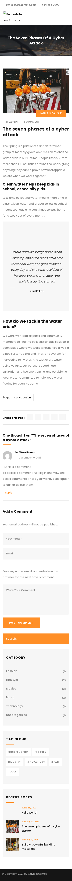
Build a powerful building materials (38, 847)
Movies (11, 689)
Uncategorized (16, 715)
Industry (14, 761)
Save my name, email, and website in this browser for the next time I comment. (30, 574)
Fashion (11, 671)
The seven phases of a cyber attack (41, 829)
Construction (22, 397)
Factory (40, 751)
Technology (14, 706)
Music (10, 697)
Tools (12, 771)
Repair (55, 761)
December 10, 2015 (30, 457)
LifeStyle (12, 680)
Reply (8, 492)
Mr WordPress (25, 452)
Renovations (36, 761)
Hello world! (29, 812)
